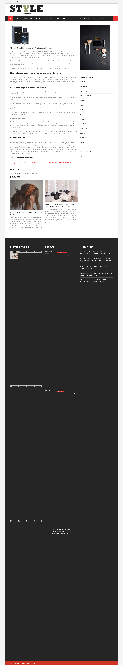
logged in (21, 173)
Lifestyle (38, 18)
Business (66, 18)
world (83, 156)
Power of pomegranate (65, 255)
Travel (83, 147)
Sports (86, 18)
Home (17, 18)
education (84, 86)
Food (82, 105)
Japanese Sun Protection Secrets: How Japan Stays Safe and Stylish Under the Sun (95, 260)
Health (77, 18)
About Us (27, 18)
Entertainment (99, 18)
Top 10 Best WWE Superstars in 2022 (25, 162)
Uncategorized (86, 152)
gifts (82, 114)
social (82, 133)
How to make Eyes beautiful (67, 394)
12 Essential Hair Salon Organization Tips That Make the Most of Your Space (61, 206)
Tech (57, 18)
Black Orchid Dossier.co (25, 157)
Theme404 (20, 663)
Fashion (49, 18)
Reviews (83, 128)
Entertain (84, 91)
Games (82, 110)
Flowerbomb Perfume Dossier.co (60, 162)
